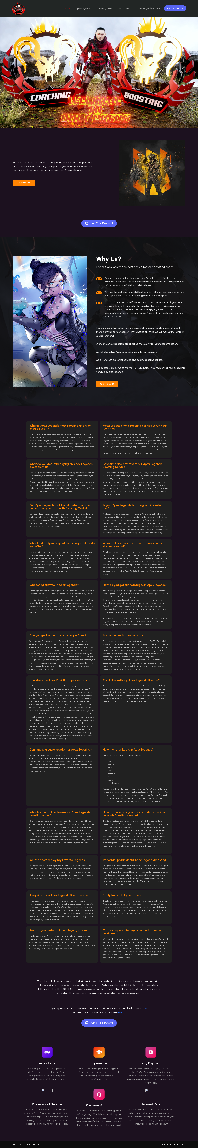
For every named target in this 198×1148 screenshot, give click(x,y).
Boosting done (105, 8)
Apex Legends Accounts (149, 8)
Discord (122, 1012)
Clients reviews (124, 8)
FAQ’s (144, 1008)
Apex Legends (83, 8)
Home (67, 8)
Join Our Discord (175, 8)
